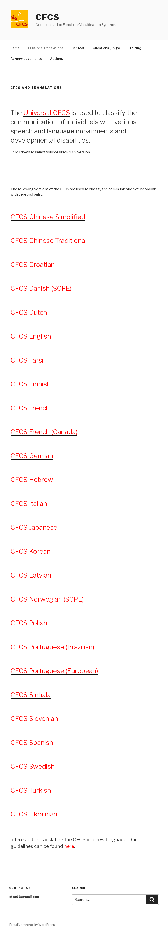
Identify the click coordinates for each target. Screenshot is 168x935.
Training (134, 48)
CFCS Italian (28, 503)
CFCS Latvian (30, 575)
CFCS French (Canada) (43, 432)
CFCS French (30, 408)
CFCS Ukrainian (33, 814)
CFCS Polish (28, 623)
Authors (56, 58)
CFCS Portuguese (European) (54, 671)
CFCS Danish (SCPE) (41, 288)
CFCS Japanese (33, 527)
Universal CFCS (46, 113)
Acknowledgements (26, 58)
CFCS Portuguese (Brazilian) (52, 647)
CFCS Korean (30, 551)
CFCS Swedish (32, 766)
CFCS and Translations (45, 48)
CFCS (48, 17)
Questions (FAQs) (106, 48)
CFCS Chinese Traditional (48, 240)
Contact (78, 48)
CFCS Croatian (32, 264)
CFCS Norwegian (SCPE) (47, 599)
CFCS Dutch (28, 312)
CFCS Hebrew (31, 479)
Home (15, 48)
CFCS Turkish (30, 790)
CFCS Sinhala (30, 695)
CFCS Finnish (30, 384)
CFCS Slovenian (34, 718)
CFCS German (31, 456)
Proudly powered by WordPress (32, 924)
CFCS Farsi (27, 360)
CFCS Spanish (31, 742)
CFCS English (30, 336)
